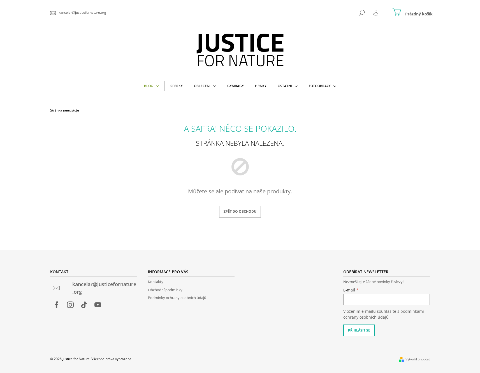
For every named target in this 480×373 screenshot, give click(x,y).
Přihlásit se (359, 330)
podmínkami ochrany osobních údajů (383, 314)
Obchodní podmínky (165, 289)
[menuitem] (151, 86)
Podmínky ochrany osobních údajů (177, 297)
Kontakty (155, 281)
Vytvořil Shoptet (417, 359)
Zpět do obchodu (240, 211)
